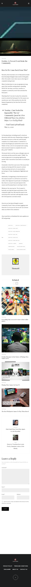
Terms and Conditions (21, 566)
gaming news (12, 246)
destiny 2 (11, 225)
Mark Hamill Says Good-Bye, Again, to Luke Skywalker (15, 429)
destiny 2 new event (13, 228)
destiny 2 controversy (21, 225)
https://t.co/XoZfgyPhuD (13, 120)
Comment (4, 467)
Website (19, 494)
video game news (21, 246)
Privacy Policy (7, 566)
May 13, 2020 (9, 127)
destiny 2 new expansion (14, 231)
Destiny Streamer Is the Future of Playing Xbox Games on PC (15, 357)
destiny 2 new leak (13, 234)
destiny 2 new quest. (13, 237)
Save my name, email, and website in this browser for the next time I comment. (15, 502)
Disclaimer (7, 569)
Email (3, 494)
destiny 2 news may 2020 (14, 240)
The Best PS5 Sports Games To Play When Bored (15, 411)
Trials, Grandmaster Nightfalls (17, 171)
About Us (15, 569)
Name (3, 487)
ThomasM (15, 268)
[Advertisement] (15, 22)
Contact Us (23, 569)
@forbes (21, 118)
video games (11, 249)
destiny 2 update (12, 243)
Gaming (4, 58)
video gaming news (21, 249)
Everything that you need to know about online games (15, 320)
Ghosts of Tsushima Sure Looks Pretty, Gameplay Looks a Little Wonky (15, 445)
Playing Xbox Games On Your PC (11, 385)
